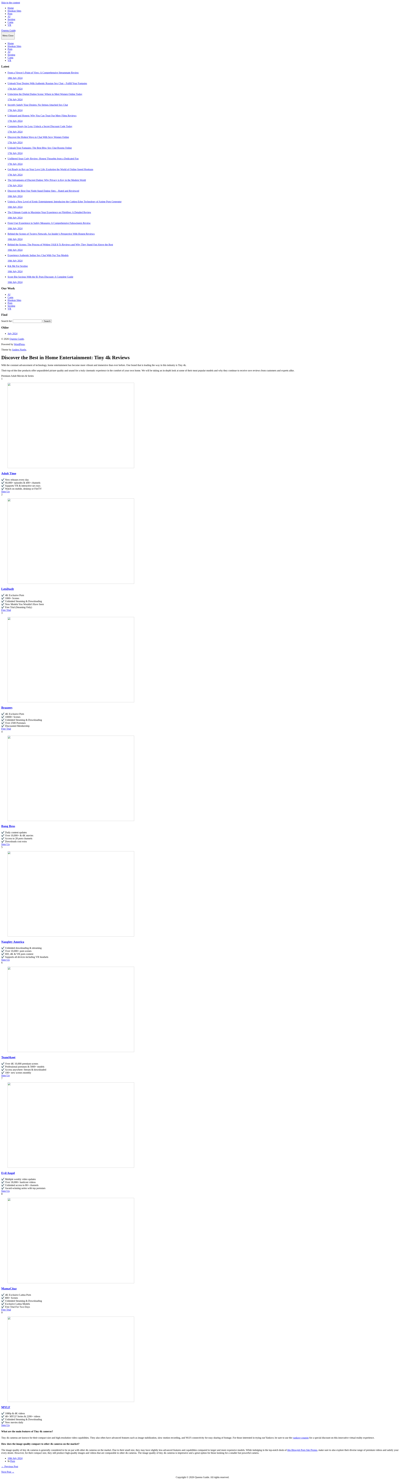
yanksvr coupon (301, 1437)
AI (9, 16)
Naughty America (12, 941)
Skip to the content (10, 2)
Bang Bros (8, 826)
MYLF (5, 1407)
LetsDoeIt (7, 589)
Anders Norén (19, 349)
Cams (10, 22)
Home (11, 8)
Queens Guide (8, 30)
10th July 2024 (15, 1458)
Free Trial (6, 610)
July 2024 (12, 333)
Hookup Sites (14, 10)
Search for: (6, 321)
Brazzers (6, 707)
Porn (10, 13)
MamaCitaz (9, 1288)
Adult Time (8, 473)
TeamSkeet (8, 1057)
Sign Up (5, 491)
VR (9, 25)
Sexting (11, 19)
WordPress (19, 344)
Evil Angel (8, 1173)
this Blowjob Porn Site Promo (302, 1450)
